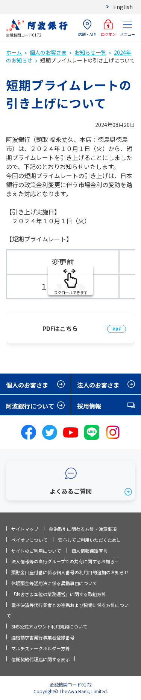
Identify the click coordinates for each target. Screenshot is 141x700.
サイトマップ (24, 529)
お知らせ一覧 (90, 52)
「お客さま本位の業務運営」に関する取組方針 (58, 594)
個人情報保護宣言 (89, 550)
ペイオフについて (29, 540)
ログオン (108, 34)
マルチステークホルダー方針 (40, 648)
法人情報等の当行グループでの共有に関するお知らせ (65, 561)
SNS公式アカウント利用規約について (49, 626)
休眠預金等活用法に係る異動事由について (54, 583)
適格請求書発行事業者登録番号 (42, 637)
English (123, 7)
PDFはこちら (60, 328)
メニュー (127, 34)
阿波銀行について (30, 405)
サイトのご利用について (36, 550)
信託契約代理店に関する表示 (40, 659)
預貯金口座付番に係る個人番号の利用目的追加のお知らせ (70, 572)
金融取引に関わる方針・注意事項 (83, 529)
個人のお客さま (48, 52)
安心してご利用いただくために (89, 540)
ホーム (14, 52)
